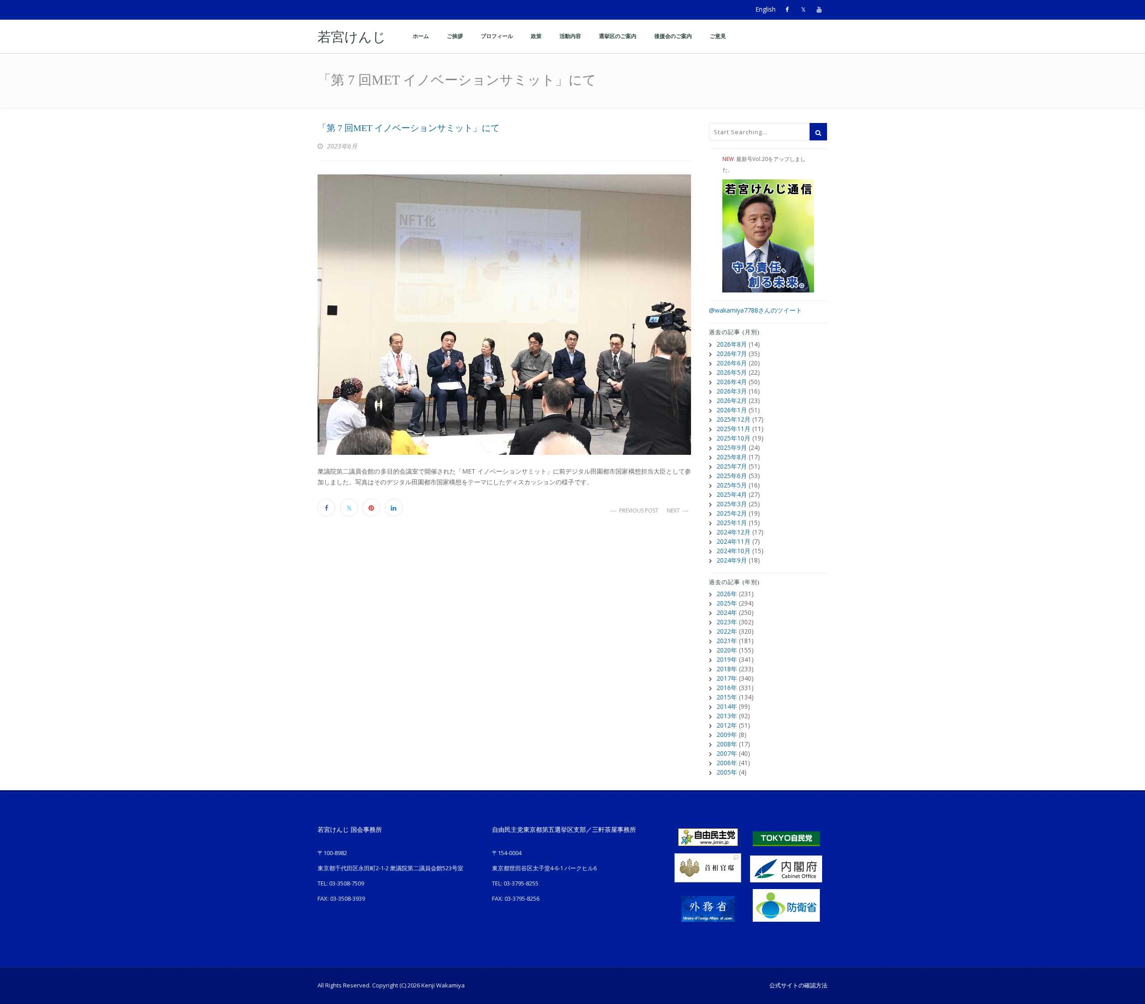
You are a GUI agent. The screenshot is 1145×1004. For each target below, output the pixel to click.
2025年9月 (732, 447)
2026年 (727, 593)
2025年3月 (732, 504)
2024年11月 (734, 541)
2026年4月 (732, 381)
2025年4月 (732, 494)
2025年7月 (732, 466)
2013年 (727, 716)
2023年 (727, 622)
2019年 (727, 659)
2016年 (727, 687)
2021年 (727, 640)
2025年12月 (734, 419)
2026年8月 (732, 344)
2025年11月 (734, 428)
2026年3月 (732, 391)
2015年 (727, 697)
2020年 (727, 650)
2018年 (727, 669)
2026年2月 (732, 400)
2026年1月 (732, 410)
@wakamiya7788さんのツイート (755, 310)
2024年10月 (734, 550)
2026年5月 (732, 372)
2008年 (727, 744)
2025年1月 (732, 522)
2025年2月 (732, 513)
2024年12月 (734, 532)
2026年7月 (732, 353)
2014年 (727, 706)
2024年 (727, 612)
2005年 (727, 772)
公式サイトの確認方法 (798, 985)
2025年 (727, 603)
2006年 (727, 762)
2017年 (727, 678)
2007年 (727, 753)
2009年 (727, 734)
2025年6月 (732, 475)
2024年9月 (732, 560)
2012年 (727, 725)
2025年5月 (732, 485)
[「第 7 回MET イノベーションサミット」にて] (504, 314)
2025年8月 (732, 457)
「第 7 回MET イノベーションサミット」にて (413, 128)
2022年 (727, 631)
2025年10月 (734, 438)
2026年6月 (732, 363)
